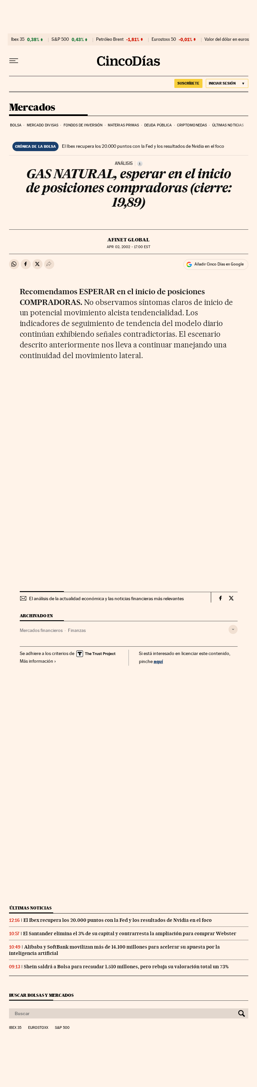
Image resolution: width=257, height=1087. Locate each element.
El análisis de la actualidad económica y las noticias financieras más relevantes (106, 598)
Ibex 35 (17, 39)
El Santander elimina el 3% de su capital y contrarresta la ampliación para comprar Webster (129, 934)
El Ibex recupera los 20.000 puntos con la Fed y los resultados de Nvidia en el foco (143, 146)
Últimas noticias (228, 125)
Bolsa (16, 125)
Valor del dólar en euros (226, 39)
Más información (36, 661)
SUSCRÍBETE (188, 83)
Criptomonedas (192, 125)
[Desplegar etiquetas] (233, 629)
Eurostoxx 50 (164, 39)
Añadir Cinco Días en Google (219, 264)
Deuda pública (158, 125)
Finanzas (77, 630)
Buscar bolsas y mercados (41, 995)
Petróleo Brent (109, 39)
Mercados (32, 107)
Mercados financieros (41, 630)
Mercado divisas (43, 125)
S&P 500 (60, 39)
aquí (158, 661)
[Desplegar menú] (13, 61)
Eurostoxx (38, 1028)
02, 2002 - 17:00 (128, 247)
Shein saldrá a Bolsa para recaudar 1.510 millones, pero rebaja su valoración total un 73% (126, 967)
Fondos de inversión (83, 125)
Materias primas (123, 125)
